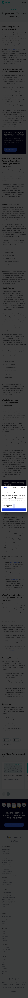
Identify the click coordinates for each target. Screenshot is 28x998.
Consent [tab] (5, 487)
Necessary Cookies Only (8, 506)
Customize (19, 506)
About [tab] (23, 487)
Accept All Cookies (14, 509)
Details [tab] (14, 487)
